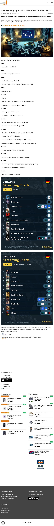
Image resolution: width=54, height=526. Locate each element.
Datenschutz (7, 386)
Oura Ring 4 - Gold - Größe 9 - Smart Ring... (41, 413)
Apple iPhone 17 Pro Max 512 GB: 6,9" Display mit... (15, 432)
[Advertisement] (38, 380)
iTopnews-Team (7, 377)
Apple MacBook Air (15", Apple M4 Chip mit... (42, 436)
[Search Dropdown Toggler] (48, 3)
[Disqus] (27, 349)
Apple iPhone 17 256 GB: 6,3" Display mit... (14, 399)
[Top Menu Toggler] (51, 2)
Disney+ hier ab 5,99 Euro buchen (13, 25)
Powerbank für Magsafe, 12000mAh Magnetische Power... (43, 406)
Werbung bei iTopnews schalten (10, 496)
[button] (3, 523)
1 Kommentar (50, 13)
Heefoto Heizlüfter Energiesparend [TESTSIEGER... (43, 429)
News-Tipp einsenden (7, 494)
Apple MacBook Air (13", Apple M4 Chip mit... (42, 444)
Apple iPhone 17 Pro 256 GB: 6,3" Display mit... (15, 424)
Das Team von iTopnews (8, 498)
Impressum (6, 384)
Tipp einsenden (7, 375)
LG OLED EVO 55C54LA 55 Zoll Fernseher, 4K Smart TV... (41, 452)
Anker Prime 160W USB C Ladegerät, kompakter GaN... (41, 421)
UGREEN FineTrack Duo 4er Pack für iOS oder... (42, 398)
